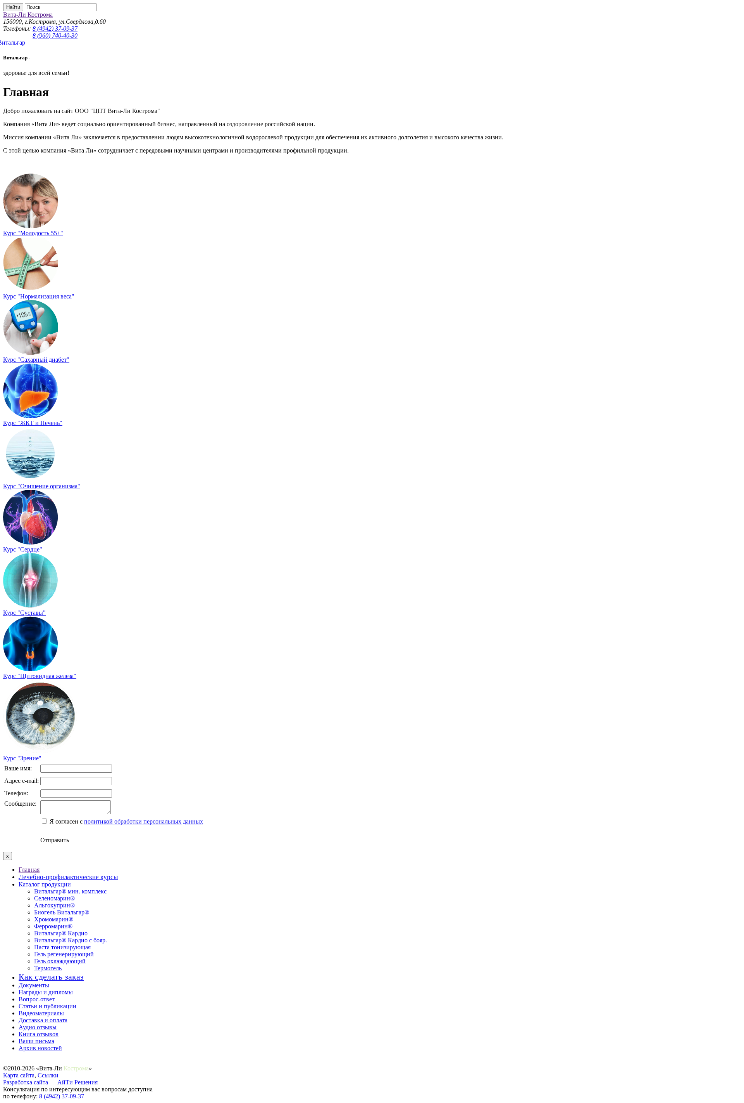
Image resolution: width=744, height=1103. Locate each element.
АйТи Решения (77, 1082)
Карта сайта (18, 1075)
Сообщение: (20, 803)
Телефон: (16, 793)
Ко (67, 1068)
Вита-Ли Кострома (28, 14)
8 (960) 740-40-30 (55, 35)
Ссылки (48, 1075)
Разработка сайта (25, 1082)
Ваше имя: (18, 768)
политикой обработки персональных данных (143, 821)
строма (80, 1068)
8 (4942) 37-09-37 (55, 28)
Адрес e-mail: (21, 780)
